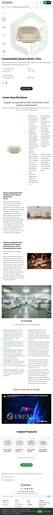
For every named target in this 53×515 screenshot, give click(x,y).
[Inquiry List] (49, 2)
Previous (2, 437)
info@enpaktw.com (9, 480)
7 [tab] (25, 457)
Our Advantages (19, 504)
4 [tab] (21, 457)
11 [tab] (31, 457)
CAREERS (41, 500)
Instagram (30, 489)
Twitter (25, 489)
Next (48, 437)
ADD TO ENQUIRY (27, 88)
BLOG (28, 500)
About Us (17, 502)
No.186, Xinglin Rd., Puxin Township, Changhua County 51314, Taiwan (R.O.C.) (23, 473)
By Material (5, 504)
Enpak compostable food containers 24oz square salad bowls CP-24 (8, 2)
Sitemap (41, 506)
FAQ (28, 502)
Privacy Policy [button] (47, 511)
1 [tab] (17, 457)
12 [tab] (32, 457)
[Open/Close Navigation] (41, 2)
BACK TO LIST (25, 465)
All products (6, 502)
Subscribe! (48, 496)
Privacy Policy (42, 504)
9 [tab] (28, 457)
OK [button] (40, 511)
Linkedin (6, 83)
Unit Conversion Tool (44, 502)
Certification (18, 506)
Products (8, 7)
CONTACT (29, 504)
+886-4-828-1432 (8, 476)
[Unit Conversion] (45, 2)
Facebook (27, 489)
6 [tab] (24, 457)
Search (36, 2)
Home (3, 7)
